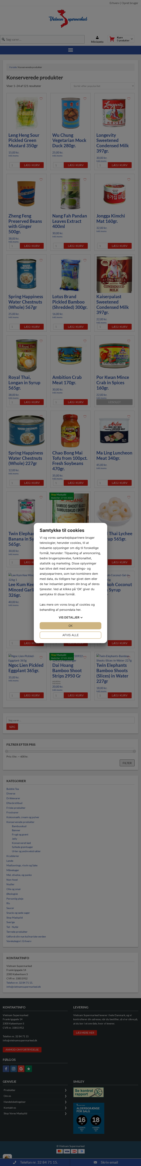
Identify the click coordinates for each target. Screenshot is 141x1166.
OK (70, 625)
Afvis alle (70, 635)
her (78, 609)
